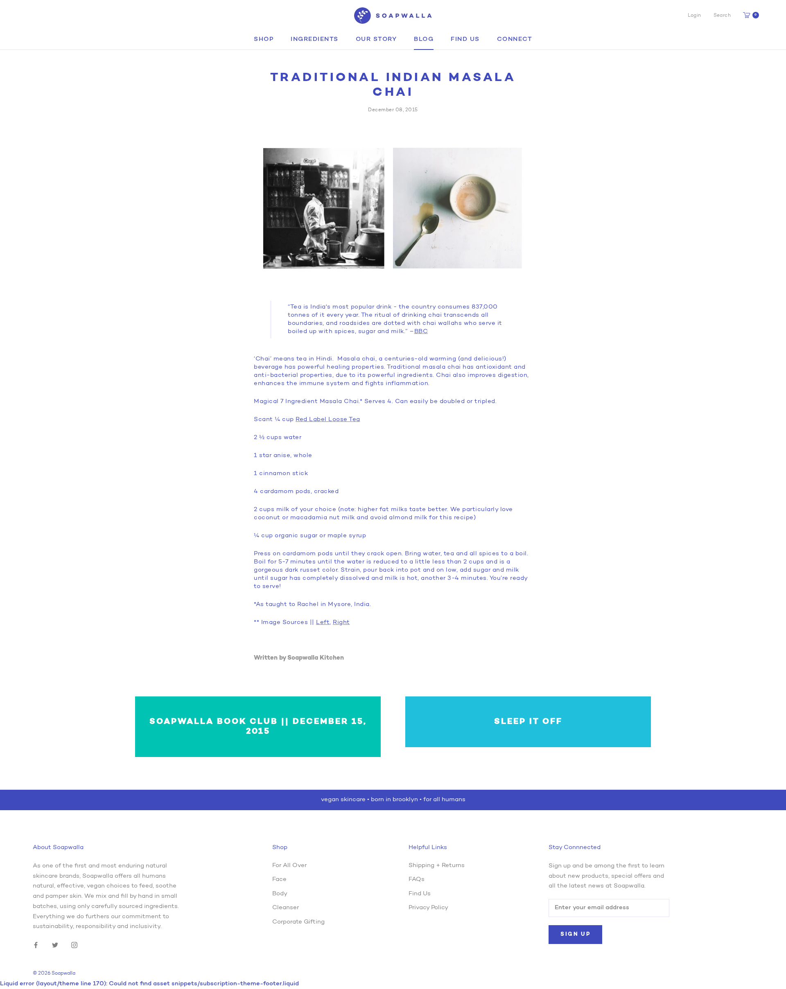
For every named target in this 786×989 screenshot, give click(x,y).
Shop (263, 39)
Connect (515, 39)
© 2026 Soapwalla (54, 973)
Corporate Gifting (298, 922)
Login (694, 15)
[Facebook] (36, 945)
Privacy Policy (428, 908)
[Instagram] (74, 945)
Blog (424, 39)
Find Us (465, 39)
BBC (421, 332)
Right (341, 623)
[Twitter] (55, 945)
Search (722, 15)
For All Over (289, 866)
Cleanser (285, 908)
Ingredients (315, 39)
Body (279, 894)
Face (279, 879)
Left (323, 623)
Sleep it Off (528, 722)
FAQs (417, 879)
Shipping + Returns (437, 866)
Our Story (376, 39)
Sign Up (575, 934)
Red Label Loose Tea (328, 420)
